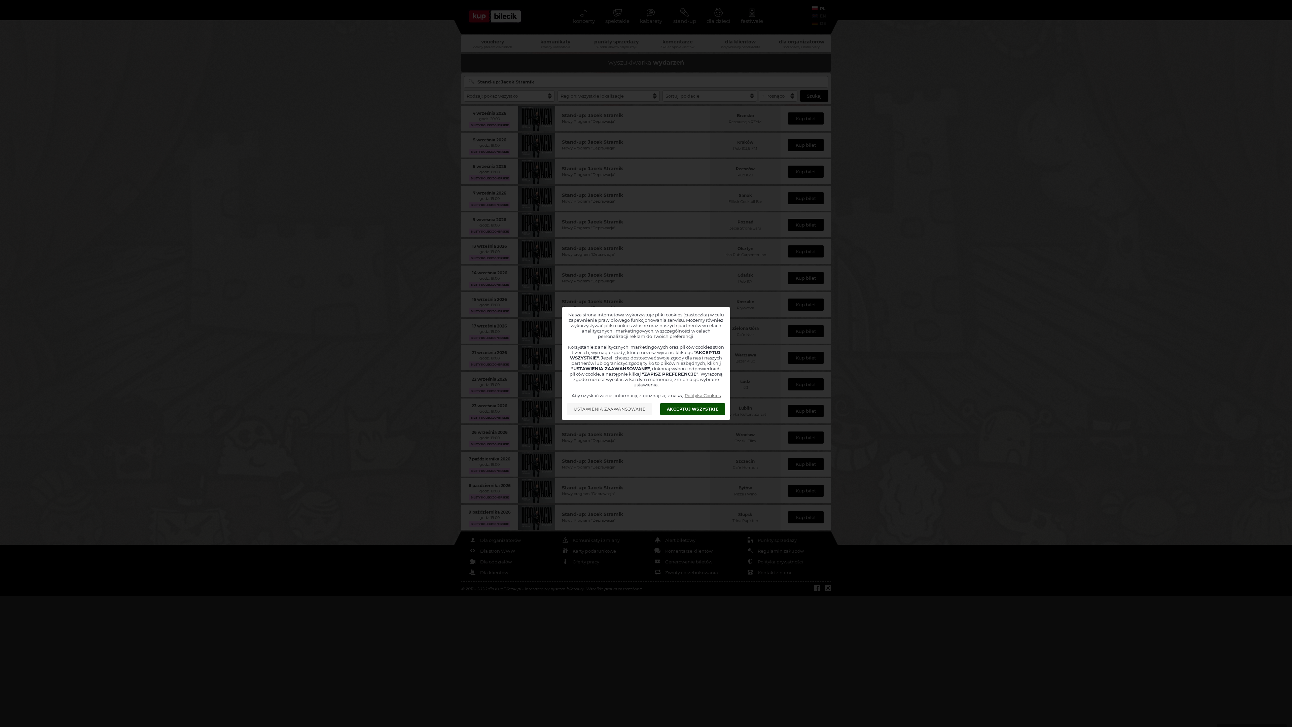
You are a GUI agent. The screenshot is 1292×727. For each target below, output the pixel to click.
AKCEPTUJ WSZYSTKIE (693, 409)
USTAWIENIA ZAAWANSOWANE (609, 409)
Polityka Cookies (703, 395)
